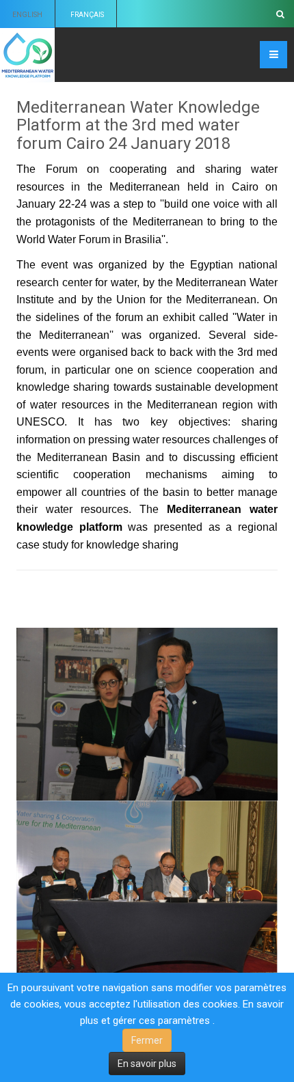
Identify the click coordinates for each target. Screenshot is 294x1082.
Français (87, 14)
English (27, 14)
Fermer (147, 1040)
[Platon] (27, 55)
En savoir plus (147, 1063)
